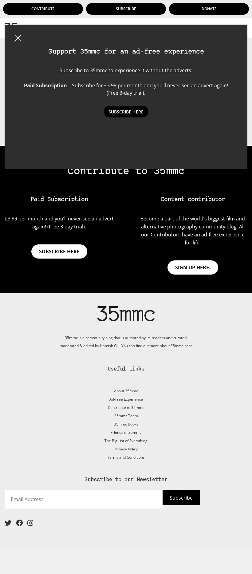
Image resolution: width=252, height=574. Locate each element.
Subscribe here (59, 251)
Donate (209, 8)
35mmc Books (126, 424)
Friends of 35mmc (126, 432)
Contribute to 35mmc (126, 407)
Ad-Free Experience (126, 399)
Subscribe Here (126, 112)
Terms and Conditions (126, 457)
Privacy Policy (126, 449)
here (188, 345)
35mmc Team (126, 415)
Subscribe (126, 8)
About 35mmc (126, 391)
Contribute (43, 8)
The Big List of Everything (126, 440)
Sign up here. (193, 267)
